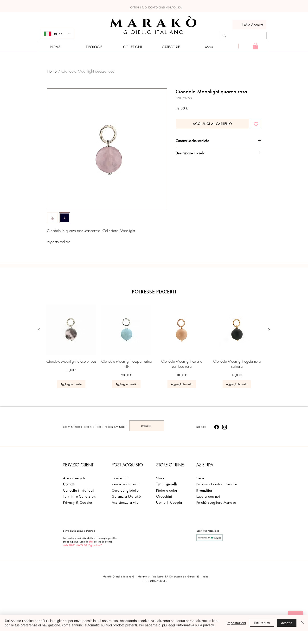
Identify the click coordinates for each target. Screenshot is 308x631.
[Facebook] (216, 427)
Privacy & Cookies (78, 502)
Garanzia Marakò (126, 496)
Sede (200, 478)
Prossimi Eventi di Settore (216, 484)
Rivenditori (205, 490)
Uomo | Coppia (169, 502)
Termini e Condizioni (80, 496)
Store (160, 478)
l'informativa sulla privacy (195, 625)
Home (52, 71)
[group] (154, 346)
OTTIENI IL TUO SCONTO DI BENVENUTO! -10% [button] (156, 7)
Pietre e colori (167, 490)
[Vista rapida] (71, 330)
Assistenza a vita (125, 502)
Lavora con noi (208, 496)
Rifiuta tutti (262, 622)
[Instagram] (224, 427)
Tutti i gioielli (166, 484)
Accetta (286, 622)
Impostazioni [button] (236, 622)
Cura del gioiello (125, 490)
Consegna (120, 478)
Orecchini (164, 496)
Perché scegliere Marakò (216, 502)
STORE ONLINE (170, 465)
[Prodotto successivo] (269, 329)
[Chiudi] (302, 622)
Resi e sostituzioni (126, 484)
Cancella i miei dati (79, 490)
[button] (255, 46)
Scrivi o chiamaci (86, 530)
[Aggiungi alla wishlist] (256, 124)
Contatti (69, 484)
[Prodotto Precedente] (39, 329)
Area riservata (74, 478)
